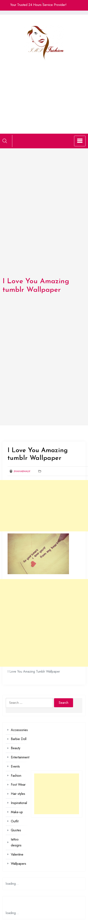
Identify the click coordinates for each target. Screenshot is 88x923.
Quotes (16, 830)
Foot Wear (18, 784)
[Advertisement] (44, 92)
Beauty (15, 748)
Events (15, 766)
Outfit (14, 821)
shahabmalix (22, 471)
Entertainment (20, 757)
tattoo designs (16, 842)
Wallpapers (18, 863)
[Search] (4, 141)
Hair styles (18, 793)
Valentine (17, 854)
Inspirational (19, 803)
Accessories (19, 730)
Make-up (17, 812)
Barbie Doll (18, 739)
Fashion (16, 775)
